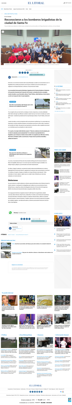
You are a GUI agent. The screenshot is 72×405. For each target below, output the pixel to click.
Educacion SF (61, 389)
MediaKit (64, 395)
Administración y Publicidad (34, 395)
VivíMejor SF (45, 389)
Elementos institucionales (46, 395)
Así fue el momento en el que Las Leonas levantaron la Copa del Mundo (63, 98)
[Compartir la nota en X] (22, 73)
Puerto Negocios (52, 389)
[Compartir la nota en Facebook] (20, 73)
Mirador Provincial (39, 389)
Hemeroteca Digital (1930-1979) (12, 395)
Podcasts (33, 389)
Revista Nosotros (16, 389)
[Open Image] (3, 32)
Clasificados (23, 389)
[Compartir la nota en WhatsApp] (25, 73)
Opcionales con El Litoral (57, 395)
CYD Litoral (28, 389)
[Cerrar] (43, 74)
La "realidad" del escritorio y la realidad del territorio (63, 107)
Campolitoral (10, 389)
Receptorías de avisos (24, 395)
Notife (57, 389)
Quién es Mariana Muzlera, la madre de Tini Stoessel (63, 89)
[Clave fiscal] (69, 401)
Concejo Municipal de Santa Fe (22, 234)
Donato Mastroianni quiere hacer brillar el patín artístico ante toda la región (63, 94)
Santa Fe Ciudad (11, 234)
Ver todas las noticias (59, 111)
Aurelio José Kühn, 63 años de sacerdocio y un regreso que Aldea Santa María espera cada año (63, 103)
